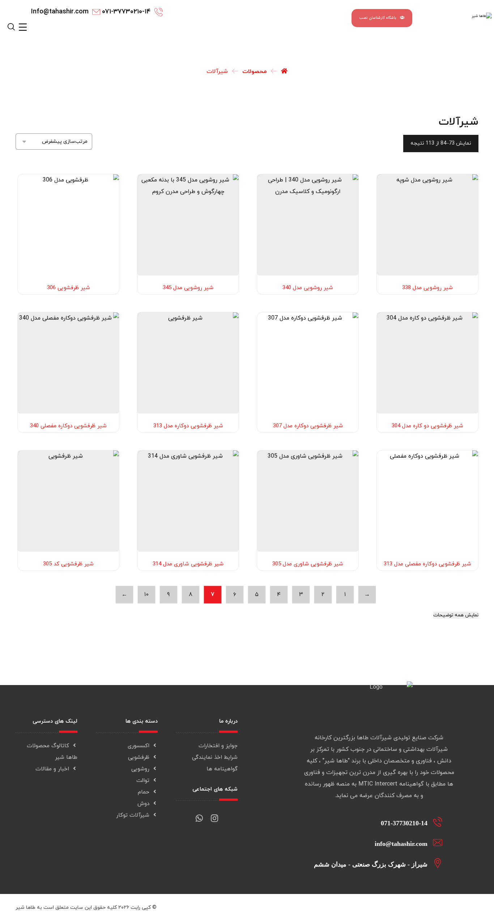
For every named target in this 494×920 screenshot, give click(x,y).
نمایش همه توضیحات (455, 615)
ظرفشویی (138, 757)
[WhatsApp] (199, 815)
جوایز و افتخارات (218, 746)
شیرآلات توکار (132, 815)
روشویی (140, 769)
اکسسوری (138, 746)
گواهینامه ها (222, 769)
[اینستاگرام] (214, 815)
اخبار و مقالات (52, 769)
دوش (143, 804)
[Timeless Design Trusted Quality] (459, 20)
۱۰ (146, 595)
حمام (143, 792)
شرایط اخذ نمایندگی (215, 757)
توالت (142, 780)
